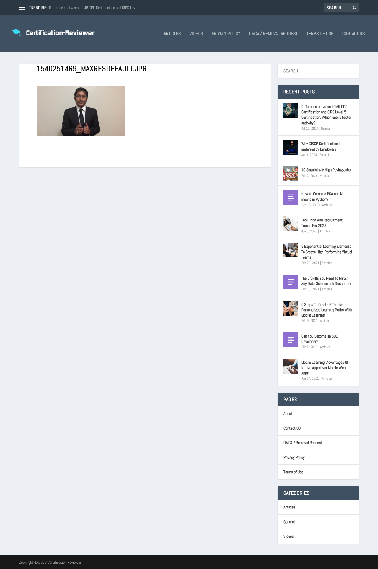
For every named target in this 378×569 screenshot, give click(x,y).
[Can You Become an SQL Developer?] (291, 339)
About (288, 413)
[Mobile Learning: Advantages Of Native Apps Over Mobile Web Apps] (291, 366)
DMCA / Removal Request (273, 34)
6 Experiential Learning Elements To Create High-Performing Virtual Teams (326, 252)
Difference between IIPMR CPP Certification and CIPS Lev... (93, 7)
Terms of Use (320, 34)
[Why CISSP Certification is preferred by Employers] (291, 147)
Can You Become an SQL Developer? (319, 338)
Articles (172, 34)
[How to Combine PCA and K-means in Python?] (291, 197)
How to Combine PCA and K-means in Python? (322, 196)
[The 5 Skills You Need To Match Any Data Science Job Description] (291, 282)
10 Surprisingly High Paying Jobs (326, 169)
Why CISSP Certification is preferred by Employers (321, 146)
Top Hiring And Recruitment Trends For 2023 (322, 222)
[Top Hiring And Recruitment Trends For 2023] (291, 223)
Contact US (353, 34)
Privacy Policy (226, 34)
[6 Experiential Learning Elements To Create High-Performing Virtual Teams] (291, 250)
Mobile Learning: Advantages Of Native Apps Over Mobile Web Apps (324, 368)
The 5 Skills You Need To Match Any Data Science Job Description (326, 280)
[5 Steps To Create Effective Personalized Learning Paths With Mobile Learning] (291, 308)
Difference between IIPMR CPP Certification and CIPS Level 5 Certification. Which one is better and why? (326, 114)
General (325, 128)
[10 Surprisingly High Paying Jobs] (291, 173)
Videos (196, 34)
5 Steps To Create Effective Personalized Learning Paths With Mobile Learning (326, 310)
